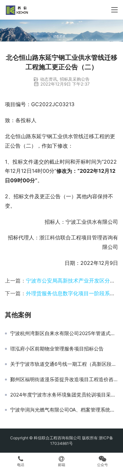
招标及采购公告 (75, 79)
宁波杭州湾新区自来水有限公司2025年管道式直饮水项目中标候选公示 (64, 333)
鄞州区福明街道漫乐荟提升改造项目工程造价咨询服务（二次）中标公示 (64, 379)
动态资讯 (48, 79)
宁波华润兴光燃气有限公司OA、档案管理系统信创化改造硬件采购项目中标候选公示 (64, 410)
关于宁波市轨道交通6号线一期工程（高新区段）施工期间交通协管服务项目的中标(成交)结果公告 (64, 364)
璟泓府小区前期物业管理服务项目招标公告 (57, 349)
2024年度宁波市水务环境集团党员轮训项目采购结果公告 (64, 395)
